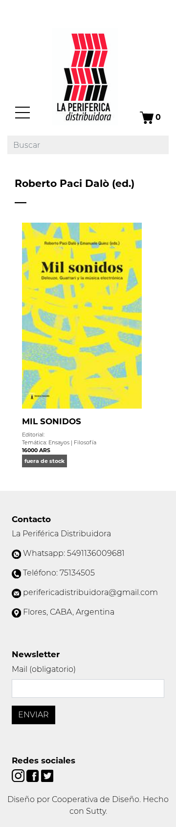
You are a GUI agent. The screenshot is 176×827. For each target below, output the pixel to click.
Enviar (33, 714)
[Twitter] (47, 775)
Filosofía (85, 442)
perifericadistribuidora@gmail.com (90, 592)
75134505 (77, 572)
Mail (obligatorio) (44, 669)
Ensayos (58, 442)
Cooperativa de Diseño (95, 799)
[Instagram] (19, 775)
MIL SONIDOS (51, 421)
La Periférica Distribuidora (61, 533)
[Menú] (22, 112)
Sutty (96, 811)
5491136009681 (96, 553)
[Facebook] (33, 775)
